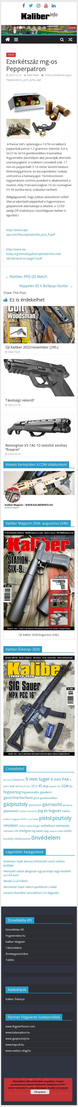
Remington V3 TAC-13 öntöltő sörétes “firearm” (36, 447)
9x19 (17, 786)
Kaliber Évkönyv (15, 999)
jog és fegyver (49, 810)
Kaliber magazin (11, 819)
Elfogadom (40, 1092)
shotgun (25, 831)
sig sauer (37, 831)
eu (71, 786)
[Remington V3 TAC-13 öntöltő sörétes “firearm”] (39, 414)
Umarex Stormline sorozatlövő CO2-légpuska (31, 893)
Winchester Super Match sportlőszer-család (29, 887)
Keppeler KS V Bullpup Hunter (46, 285)
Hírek (11, 54)
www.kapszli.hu (14, 1044)
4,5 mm (7, 779)
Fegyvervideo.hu (15, 935)
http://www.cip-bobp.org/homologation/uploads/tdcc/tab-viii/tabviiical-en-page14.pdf (34, 253)
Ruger (36, 826)
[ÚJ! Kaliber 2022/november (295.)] (39, 308)
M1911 (24, 819)
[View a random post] (70, 39)
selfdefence (48, 826)
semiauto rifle (10, 830)
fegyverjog (12, 791)
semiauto (62, 826)
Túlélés (9, 960)
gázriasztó (52, 804)
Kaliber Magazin (15, 941)
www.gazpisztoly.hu (17, 1038)
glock (36, 798)
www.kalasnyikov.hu (17, 1032)
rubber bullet (25, 825)
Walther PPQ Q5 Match (26, 276)
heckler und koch (28, 811)
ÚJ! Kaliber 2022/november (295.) (31, 347)
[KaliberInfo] (7, 39)
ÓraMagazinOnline (16, 954)
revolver (10, 825)
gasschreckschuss (18, 797)
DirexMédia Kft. (14, 929)
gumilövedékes (49, 798)
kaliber (66, 811)
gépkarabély (10, 811)
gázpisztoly (15, 804)
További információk (58, 1087)
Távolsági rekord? (19, 400)
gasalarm (46, 792)
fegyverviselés (30, 792)
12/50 (48, 75)
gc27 (25, 79)
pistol (45, 818)
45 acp (43, 786)
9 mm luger (38, 779)
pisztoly (61, 817)
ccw (65, 785)
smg (46, 831)
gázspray (67, 805)
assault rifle (55, 786)
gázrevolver (35, 805)
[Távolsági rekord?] (39, 361)
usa (60, 831)
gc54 (32, 79)
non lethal (33, 819)
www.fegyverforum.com (20, 1026)
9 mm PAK (60, 779)
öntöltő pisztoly (22, 838)
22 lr (34, 786)
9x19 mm (25, 786)
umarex (53, 831)
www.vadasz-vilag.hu (18, 1050)
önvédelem (45, 837)
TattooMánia (13, 948)
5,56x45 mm (18, 779)
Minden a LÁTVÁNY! (15, 881)
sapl (38, 79)
